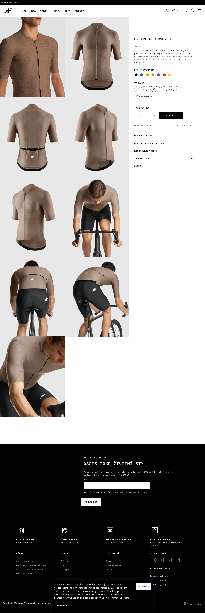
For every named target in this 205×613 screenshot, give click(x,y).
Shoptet (165, 584)
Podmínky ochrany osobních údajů (32, 565)
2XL (170, 89)
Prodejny (65, 569)
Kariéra (109, 569)
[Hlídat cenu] (183, 125)
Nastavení (62, 605)
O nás (108, 561)
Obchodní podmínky (25, 561)
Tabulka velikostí (145, 96)
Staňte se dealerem (114, 565)
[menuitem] (24, 11)
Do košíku (171, 115)
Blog (63, 565)
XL (164, 89)
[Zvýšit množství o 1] (154, 115)
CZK (174, 10)
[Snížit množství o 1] (139, 115)
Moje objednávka (24, 574)
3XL (177, 89)
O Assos (64, 561)
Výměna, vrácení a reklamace (29, 569)
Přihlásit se (91, 502)
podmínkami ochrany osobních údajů (130, 492)
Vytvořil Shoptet (194, 604)
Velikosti (139, 83)
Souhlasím (143, 586)
